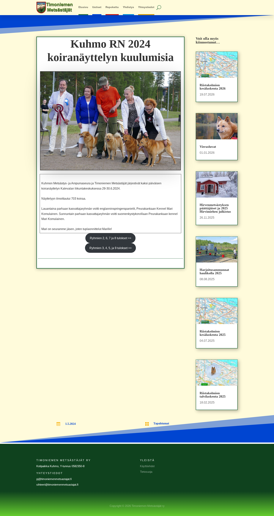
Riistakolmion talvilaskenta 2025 (213, 394)
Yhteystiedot (146, 7)
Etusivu (83, 7)
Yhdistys (128, 7)
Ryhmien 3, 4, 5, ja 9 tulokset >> (110, 248)
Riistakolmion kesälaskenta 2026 (213, 86)
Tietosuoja (146, 471)
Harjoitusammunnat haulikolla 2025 (214, 271)
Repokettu (112, 7)
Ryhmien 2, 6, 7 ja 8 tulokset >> (110, 238)
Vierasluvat (208, 146)
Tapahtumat (161, 423)
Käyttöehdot (147, 466)
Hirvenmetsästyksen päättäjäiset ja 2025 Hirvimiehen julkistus (215, 208)
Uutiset (96, 7)
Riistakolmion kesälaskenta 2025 (213, 333)
